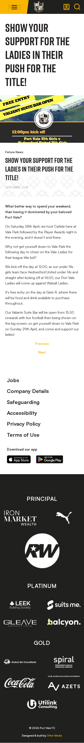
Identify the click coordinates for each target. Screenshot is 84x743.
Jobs (13, 380)
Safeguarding (23, 402)
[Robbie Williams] (42, 551)
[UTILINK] (42, 704)
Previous (42, 343)
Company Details (28, 391)
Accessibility (22, 413)
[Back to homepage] (39, 7)
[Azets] (64, 683)
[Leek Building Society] (20, 604)
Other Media (54, 735)
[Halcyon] (64, 623)
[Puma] (64, 517)
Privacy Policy (24, 423)
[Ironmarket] (20, 518)
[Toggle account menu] (66, 7)
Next (42, 352)
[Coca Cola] (20, 683)
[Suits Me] (64, 605)
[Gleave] (20, 623)
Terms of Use (23, 435)
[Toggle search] (77, 7)
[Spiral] (64, 661)
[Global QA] (20, 661)
